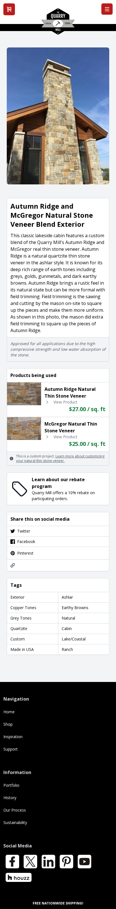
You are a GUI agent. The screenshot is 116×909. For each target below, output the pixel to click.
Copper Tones (23, 607)
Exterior (17, 597)
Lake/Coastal (74, 639)
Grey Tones (21, 618)
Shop (8, 724)
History (9, 797)
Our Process (14, 810)
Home (9, 711)
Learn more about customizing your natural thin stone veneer (60, 458)
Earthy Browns (75, 607)
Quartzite (18, 628)
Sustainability (15, 822)
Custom (17, 639)
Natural (68, 618)
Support (10, 749)
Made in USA (22, 649)
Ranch (67, 649)
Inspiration (13, 736)
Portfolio (11, 785)
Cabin (67, 628)
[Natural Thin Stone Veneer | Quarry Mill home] (58, 23)
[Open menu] (107, 9)
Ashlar (67, 597)
